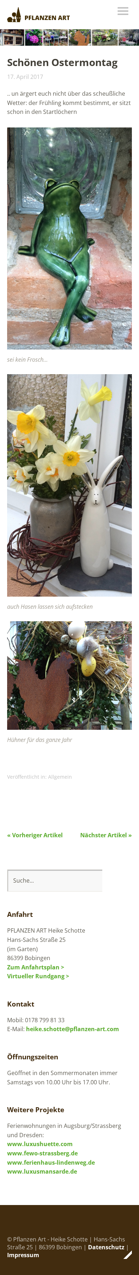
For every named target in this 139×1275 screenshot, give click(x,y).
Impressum (23, 1255)
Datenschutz (106, 1247)
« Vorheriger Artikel (35, 835)
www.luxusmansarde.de (42, 1171)
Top (124, 1254)
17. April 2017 (25, 77)
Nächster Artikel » (106, 835)
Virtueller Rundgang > (38, 976)
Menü (123, 11)
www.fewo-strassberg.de (42, 1153)
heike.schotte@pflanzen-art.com (72, 1029)
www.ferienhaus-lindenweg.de (51, 1162)
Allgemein (60, 776)
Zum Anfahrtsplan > (35, 967)
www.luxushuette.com (40, 1144)
